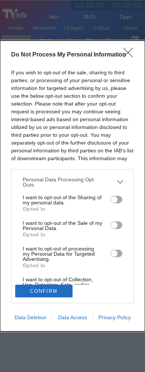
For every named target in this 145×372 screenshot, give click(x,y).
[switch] (116, 199)
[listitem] (72, 182)
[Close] (130, 55)
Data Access (72, 317)
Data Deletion (30, 317)
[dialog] (72, 186)
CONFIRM (44, 291)
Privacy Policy (115, 317)
